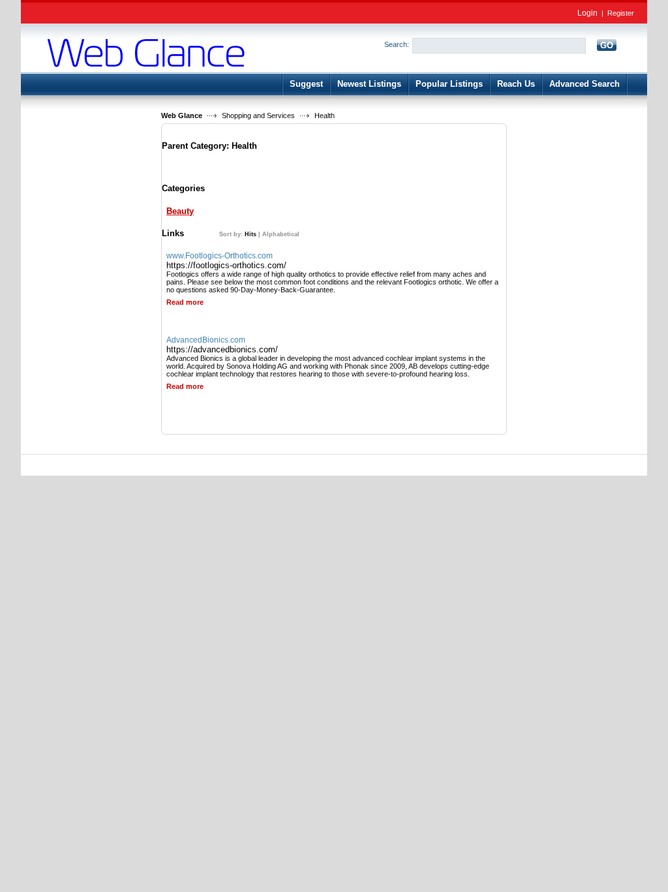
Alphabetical (280, 234)
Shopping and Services (258, 115)
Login (587, 13)
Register (620, 13)
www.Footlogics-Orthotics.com (219, 255)
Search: (396, 44)
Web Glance (181, 115)
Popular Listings (449, 84)
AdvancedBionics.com (205, 340)
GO (606, 45)
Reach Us (516, 84)
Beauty (180, 211)
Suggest (306, 84)
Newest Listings (369, 84)
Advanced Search (584, 84)
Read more (185, 302)
